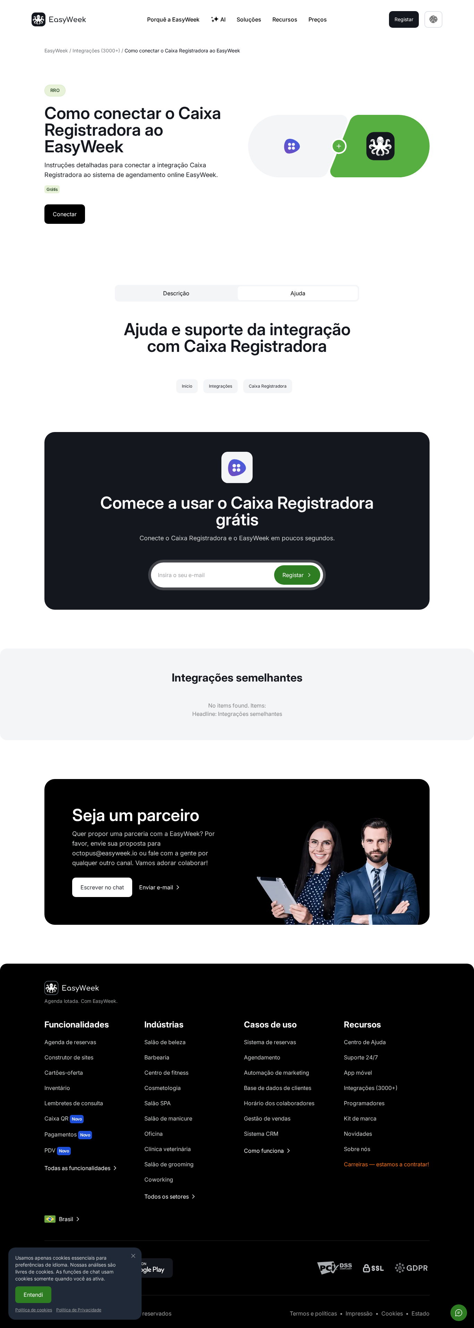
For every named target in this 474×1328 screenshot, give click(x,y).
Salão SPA (157, 1103)
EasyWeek (56, 50)
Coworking (158, 1179)
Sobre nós (357, 1148)
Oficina (153, 1133)
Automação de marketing (276, 1072)
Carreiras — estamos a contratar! (386, 1164)
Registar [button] (404, 19)
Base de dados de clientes (277, 1087)
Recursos (284, 19)
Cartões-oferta (63, 1072)
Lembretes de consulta (73, 1103)
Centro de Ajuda (365, 1042)
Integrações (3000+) (96, 50)
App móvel (358, 1072)
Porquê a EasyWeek (173, 19)
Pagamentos (67, 1134)
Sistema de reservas (270, 1042)
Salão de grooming (169, 1164)
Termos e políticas (313, 1313)
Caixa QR (63, 1118)
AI (223, 19)
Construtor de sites (68, 1057)
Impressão (359, 1313)
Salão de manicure (168, 1118)
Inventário (57, 1087)
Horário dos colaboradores (279, 1103)
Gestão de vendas (267, 1118)
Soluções (249, 19)
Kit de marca (360, 1118)
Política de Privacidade (78, 1309)
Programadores (364, 1103)
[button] (433, 19)
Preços (317, 19)
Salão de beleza (165, 1042)
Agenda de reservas (70, 1042)
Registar (293, 575)
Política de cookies (33, 1309)
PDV (56, 1150)
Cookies (392, 1313)
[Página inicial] (59, 19)
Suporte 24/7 (361, 1057)
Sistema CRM (261, 1133)
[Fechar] (133, 1256)
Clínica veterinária (167, 1148)
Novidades (358, 1133)
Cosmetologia (162, 1087)
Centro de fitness (166, 1072)
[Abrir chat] (458, 1312)
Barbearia (156, 1057)
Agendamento (262, 1057)
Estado (421, 1313)
